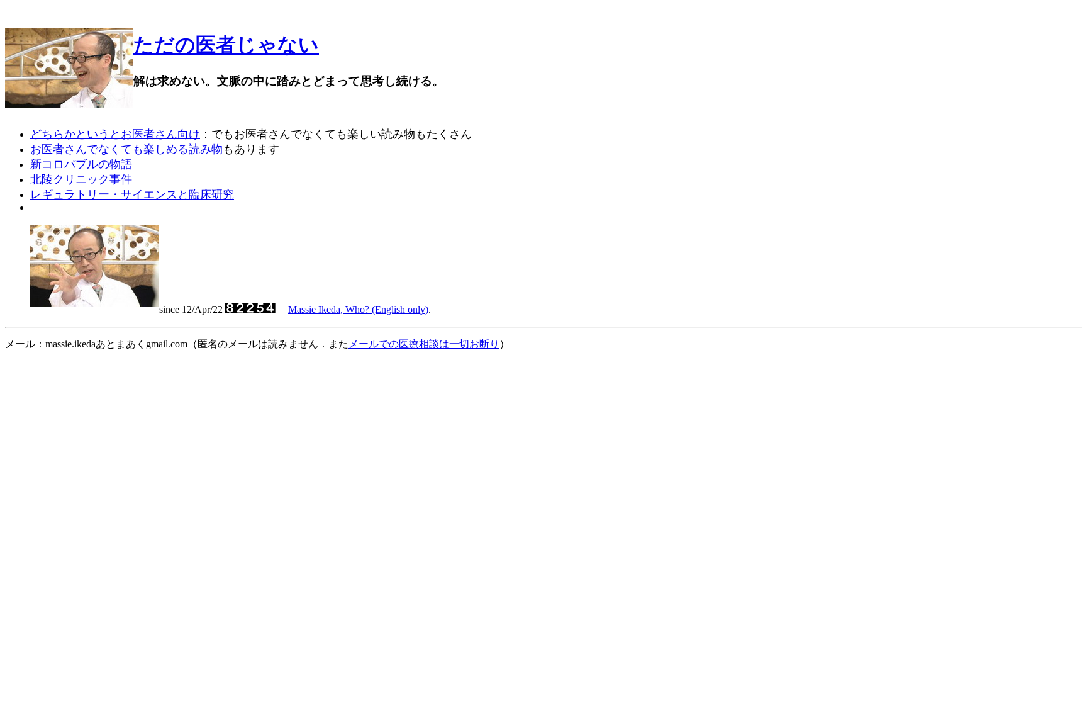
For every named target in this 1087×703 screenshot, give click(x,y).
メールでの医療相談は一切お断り (423, 344)
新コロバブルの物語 (81, 164)
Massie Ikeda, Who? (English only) (358, 309)
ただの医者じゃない (226, 44)
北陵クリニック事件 (81, 179)
